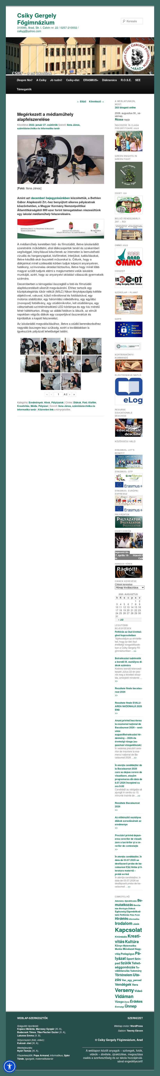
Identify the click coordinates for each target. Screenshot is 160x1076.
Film (132, 914)
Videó (138, 991)
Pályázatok (57, 402)
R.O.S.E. (126, 80)
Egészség (120, 911)
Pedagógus (127, 954)
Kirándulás (121, 936)
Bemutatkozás (129, 902)
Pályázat (43, 406)
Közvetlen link (46, 409)
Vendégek (123, 984)
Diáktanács (109, 80)
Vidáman (124, 996)
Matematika (129, 945)
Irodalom (123, 923)
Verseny (124, 990)
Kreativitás (23, 406)
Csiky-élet (72, 80)
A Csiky (41, 80)
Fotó (84, 402)
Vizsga (119, 1001)
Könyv (119, 945)
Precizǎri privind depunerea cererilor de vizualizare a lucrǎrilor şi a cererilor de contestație (128, 840)
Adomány (119, 901)
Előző (81, 101)
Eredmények (36, 402)
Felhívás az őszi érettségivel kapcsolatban (128, 633)
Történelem (123, 974)
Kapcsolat (128, 929)
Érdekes (136, 1001)
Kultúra (132, 941)
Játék (136, 924)
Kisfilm (92, 402)
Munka (118, 949)
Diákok (77, 402)
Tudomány (136, 970)
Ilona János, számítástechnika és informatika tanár (48, 126)
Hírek (47, 402)
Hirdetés (121, 918)
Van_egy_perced (131, 980)
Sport (130, 958)
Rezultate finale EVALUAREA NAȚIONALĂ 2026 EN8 (128, 706)
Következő (96, 101)
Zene (126, 1001)
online (125, 107)
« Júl (120, 619)
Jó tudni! (56, 80)
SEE (137, 80)
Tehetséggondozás (128, 965)
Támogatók (24, 89)
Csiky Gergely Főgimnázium (36, 18)
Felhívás (124, 915)
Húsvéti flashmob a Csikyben (129, 557)
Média (34, 406)
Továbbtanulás (127, 969)
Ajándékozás (130, 901)
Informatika (134, 919)
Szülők (126, 963)
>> (135, 651)
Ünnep (131, 1006)
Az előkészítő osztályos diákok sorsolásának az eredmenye (128, 821)
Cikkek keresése (123, 584)
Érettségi (119, 1006)
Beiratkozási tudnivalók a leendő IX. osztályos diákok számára (128, 661)
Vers (135, 984)
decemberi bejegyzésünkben (50, 198)
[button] (9, 1066)
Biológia (123, 908)
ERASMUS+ (90, 80)
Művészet (128, 949)
